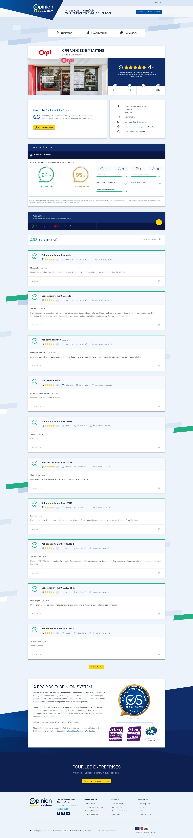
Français (158, 3)
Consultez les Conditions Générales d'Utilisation (76, 731)
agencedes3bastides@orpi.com (136, 122)
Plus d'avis (96, 667)
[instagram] (63, 813)
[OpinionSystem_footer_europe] (141, 827)
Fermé (141, 132)
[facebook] (58, 813)
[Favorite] (159, 222)
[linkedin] (68, 813)
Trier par (148, 239)
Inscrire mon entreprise (149, 12)
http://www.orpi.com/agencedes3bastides (139, 127)
